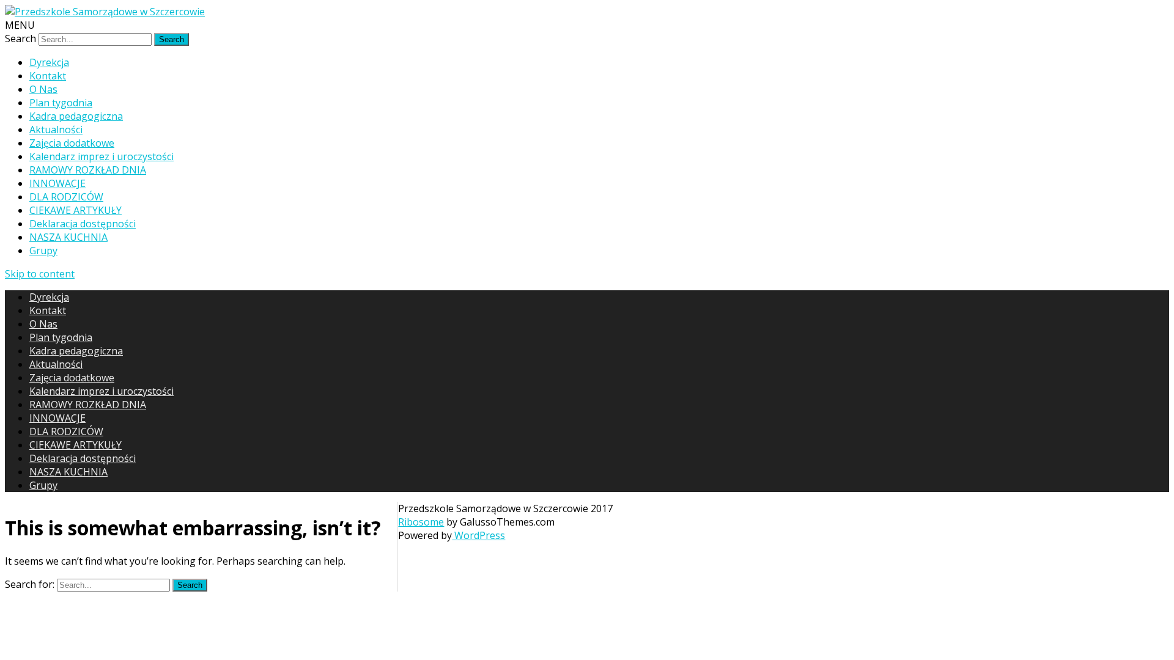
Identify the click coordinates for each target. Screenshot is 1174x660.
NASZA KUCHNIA (68, 237)
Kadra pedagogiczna (76, 116)
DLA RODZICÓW (66, 197)
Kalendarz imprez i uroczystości (101, 156)
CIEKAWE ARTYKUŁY (75, 210)
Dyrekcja (49, 62)
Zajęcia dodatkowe (71, 143)
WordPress (478, 535)
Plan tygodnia (60, 102)
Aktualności (56, 129)
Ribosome (421, 522)
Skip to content (40, 273)
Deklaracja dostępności (82, 223)
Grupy (43, 250)
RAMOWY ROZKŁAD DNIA (87, 170)
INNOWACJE (57, 183)
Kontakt (47, 75)
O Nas (43, 89)
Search (20, 38)
